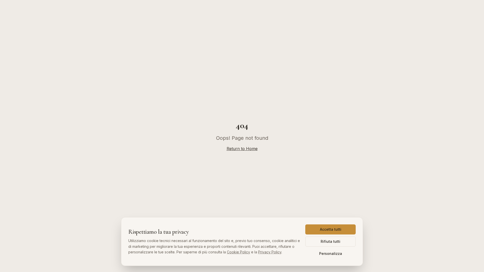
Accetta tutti (330, 229)
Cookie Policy (238, 252)
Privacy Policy (269, 252)
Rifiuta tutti (330, 241)
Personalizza (330, 253)
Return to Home (242, 148)
